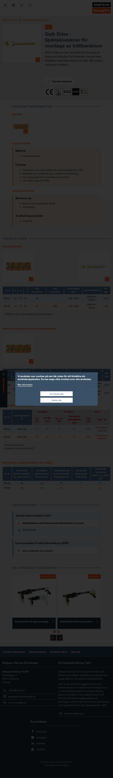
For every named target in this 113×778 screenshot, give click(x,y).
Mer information (25, 384)
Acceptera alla (56, 393)
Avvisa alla (57, 400)
